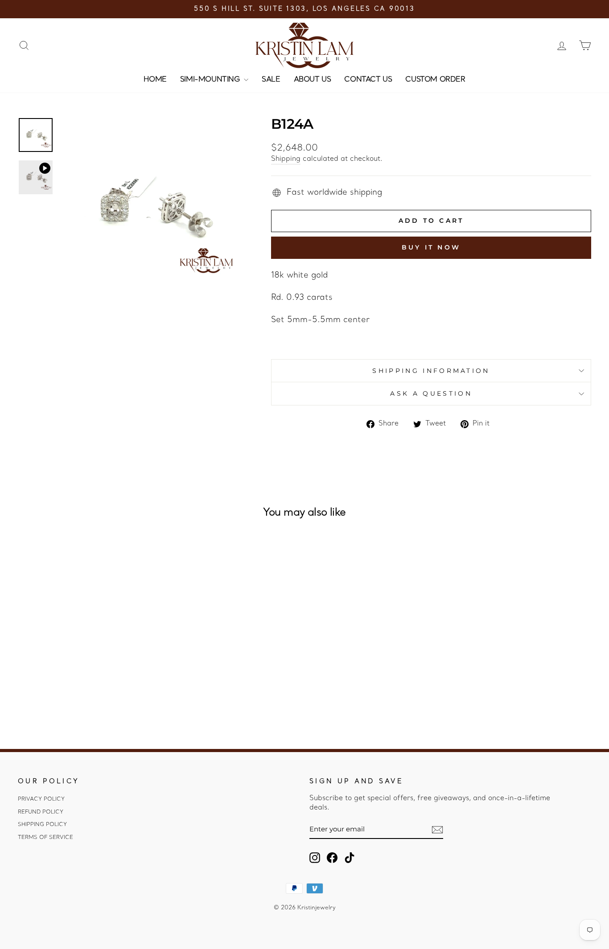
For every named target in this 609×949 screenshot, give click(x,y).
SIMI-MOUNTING (211, 80)
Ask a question (431, 393)
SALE (271, 80)
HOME (155, 80)
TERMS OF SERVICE (45, 837)
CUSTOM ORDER (435, 80)
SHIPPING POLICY (42, 825)
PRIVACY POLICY (41, 799)
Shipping (285, 159)
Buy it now (431, 247)
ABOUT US (312, 80)
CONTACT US (368, 80)
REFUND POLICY (40, 812)
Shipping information (431, 371)
